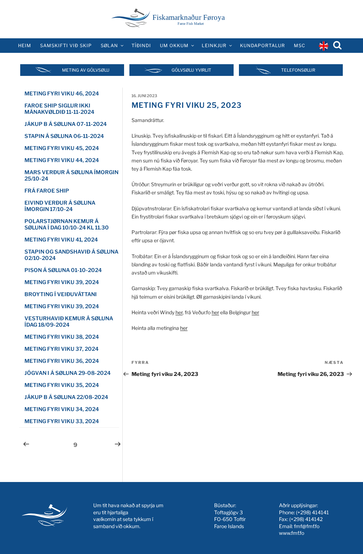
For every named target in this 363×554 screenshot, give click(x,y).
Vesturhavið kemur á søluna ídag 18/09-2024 (68, 321)
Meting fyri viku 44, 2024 (61, 160)
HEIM (24, 45)
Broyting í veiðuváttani (60, 294)
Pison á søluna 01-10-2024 (63, 270)
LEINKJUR (214, 45)
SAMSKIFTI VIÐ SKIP (66, 45)
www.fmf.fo (291, 533)
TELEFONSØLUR (298, 70)
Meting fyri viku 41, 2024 (61, 240)
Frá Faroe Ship (46, 191)
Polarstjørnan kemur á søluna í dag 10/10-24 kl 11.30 (66, 224)
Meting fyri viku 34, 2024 (61, 409)
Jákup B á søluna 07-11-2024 (65, 124)
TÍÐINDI (141, 45)
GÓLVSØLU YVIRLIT (191, 70)
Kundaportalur (262, 45)
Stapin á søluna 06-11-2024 (64, 136)
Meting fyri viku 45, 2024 (61, 148)
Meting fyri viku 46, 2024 (61, 93)
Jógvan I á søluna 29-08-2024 (67, 373)
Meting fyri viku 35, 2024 (61, 385)
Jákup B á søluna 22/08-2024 (66, 397)
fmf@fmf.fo (306, 526)
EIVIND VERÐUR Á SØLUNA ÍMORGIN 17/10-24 (59, 206)
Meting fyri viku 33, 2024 (61, 421)
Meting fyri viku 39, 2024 (61, 282)
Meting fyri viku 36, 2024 (61, 361)
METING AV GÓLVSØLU (86, 70)
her (179, 312)
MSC (299, 45)
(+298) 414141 (312, 512)
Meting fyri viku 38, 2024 (61, 337)
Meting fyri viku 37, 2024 (61, 349)
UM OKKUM (174, 45)
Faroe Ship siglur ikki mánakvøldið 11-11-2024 (59, 109)
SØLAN (109, 45)
